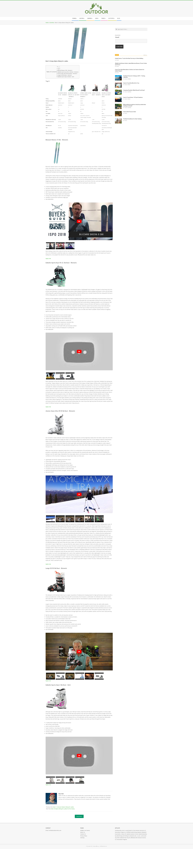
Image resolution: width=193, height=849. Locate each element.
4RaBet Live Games (85, 830)
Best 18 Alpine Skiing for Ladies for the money (63, 809)
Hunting (129, 107)
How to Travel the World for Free (131, 83)
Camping (129, 91)
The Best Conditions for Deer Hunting (132, 118)
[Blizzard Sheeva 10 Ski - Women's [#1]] (57, 143)
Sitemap (82, 837)
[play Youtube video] (79, 221)
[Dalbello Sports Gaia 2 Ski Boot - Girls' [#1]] (57, 688)
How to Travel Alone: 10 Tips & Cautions (133, 97)
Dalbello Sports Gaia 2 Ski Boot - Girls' (66, 76)
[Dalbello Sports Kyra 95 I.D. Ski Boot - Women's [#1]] (57, 266)
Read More (79, 816)
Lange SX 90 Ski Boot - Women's (65, 75)
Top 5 (59, 68)
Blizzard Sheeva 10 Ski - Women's (65, 70)
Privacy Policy (83, 836)
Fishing (129, 79)
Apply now (48, 258)
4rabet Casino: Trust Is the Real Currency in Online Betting (129, 58)
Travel (128, 84)
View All (145, 55)
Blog (117, 60)
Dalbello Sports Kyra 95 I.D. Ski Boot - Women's (68, 72)
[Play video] (50, 245)
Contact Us (83, 834)
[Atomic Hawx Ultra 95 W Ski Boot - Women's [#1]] (57, 414)
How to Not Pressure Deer (129, 111)
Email (117, 37)
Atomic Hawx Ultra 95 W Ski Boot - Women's (67, 73)
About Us (82, 832)
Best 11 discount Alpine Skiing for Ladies (63, 807)
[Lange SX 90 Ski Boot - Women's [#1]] (57, 571)
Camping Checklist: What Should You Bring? (134, 90)
